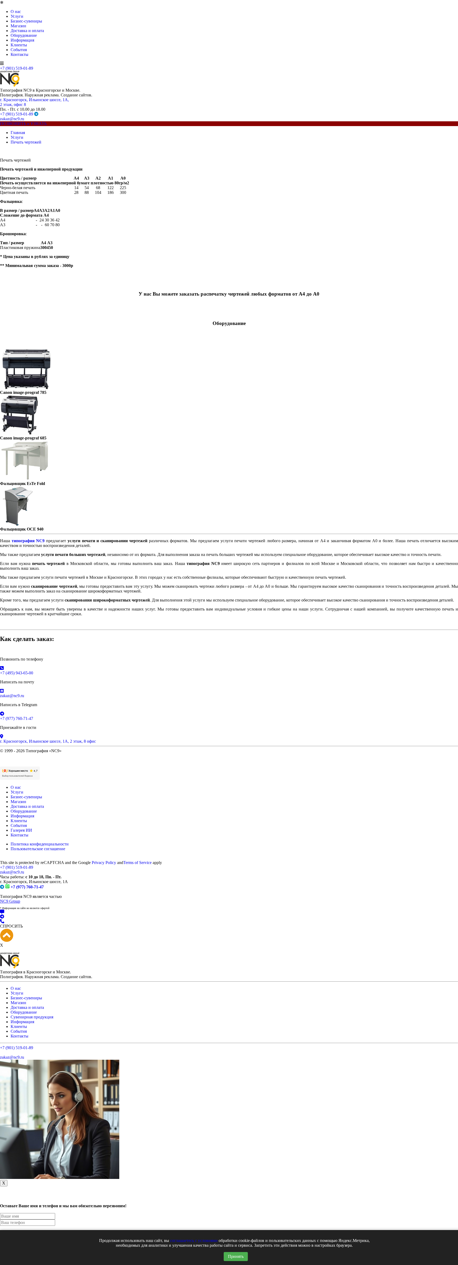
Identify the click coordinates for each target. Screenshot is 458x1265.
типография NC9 (28, 540)
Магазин (18, 26)
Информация (22, 40)
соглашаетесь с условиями (194, 1240)
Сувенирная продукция (32, 1017)
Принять (236, 1256)
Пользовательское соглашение (38, 849)
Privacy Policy (104, 862)
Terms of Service (137, 862)
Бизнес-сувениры (26, 21)
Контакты (19, 54)
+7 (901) (16, 867)
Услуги (17, 16)
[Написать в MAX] (229, 912)
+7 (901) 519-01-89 (16, 68)
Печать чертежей (26, 142)
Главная (18, 132)
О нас (16, 11)
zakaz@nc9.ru (12, 119)
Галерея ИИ (21, 830)
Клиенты (19, 45)
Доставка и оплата (27, 30)
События (19, 49)
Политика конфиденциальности (40, 844)
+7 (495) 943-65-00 (16, 673)
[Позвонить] (229, 921)
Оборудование (24, 35)
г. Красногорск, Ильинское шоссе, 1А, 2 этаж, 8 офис (48, 741)
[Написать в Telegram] (229, 916)
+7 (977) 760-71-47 (16, 718)
